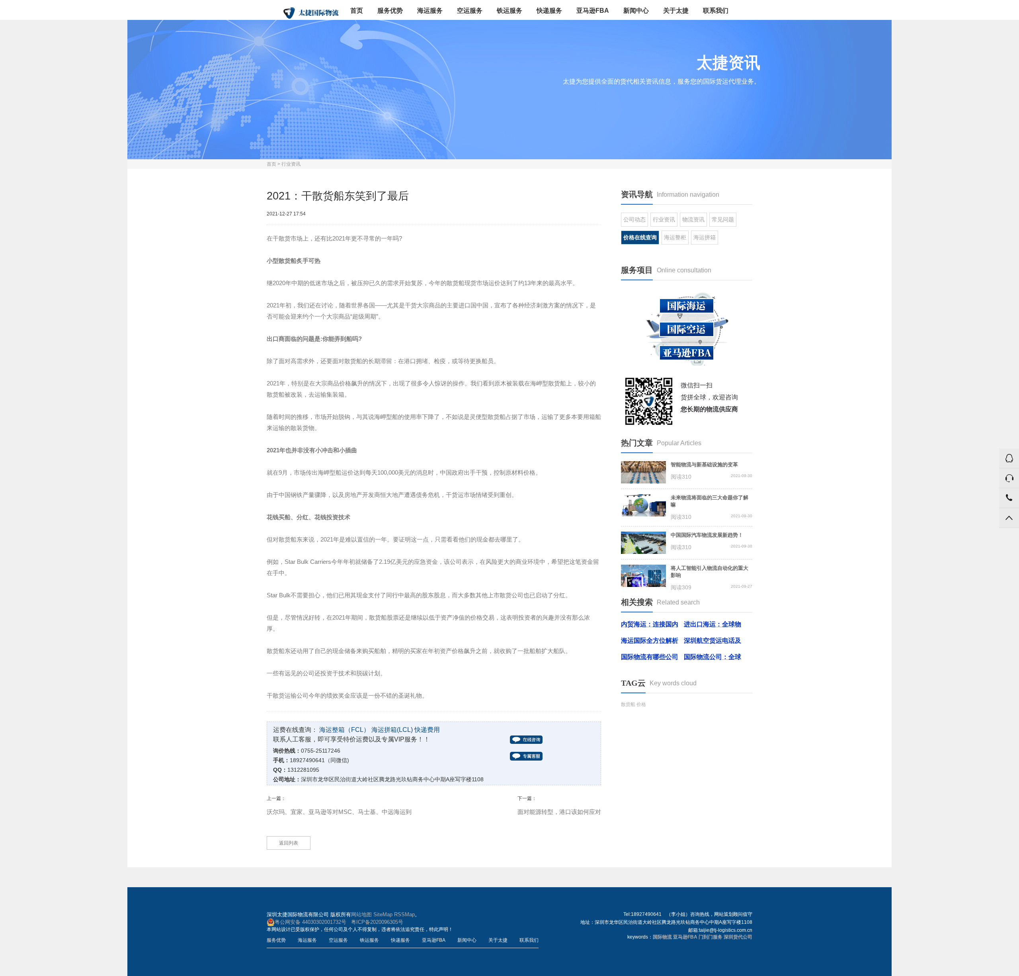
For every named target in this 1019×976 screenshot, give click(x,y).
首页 (356, 10)
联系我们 (715, 10)
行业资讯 (291, 164)
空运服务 (469, 10)
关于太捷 (676, 10)
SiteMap (382, 914)
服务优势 (390, 10)
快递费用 (427, 729)
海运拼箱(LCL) (392, 729)
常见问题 (723, 219)
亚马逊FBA (592, 10)
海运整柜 (675, 237)
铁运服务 (509, 10)
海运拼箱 (704, 237)
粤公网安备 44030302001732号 (310, 922)
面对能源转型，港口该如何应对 (559, 811)
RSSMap (404, 914)
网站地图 (361, 914)
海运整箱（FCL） (344, 729)
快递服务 (549, 10)
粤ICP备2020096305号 (377, 922)
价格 (641, 704)
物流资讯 (693, 219)
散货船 (628, 704)
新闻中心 (636, 10)
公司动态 (634, 219)
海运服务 (430, 10)
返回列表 (288, 843)
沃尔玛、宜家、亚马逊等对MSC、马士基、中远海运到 (339, 811)
